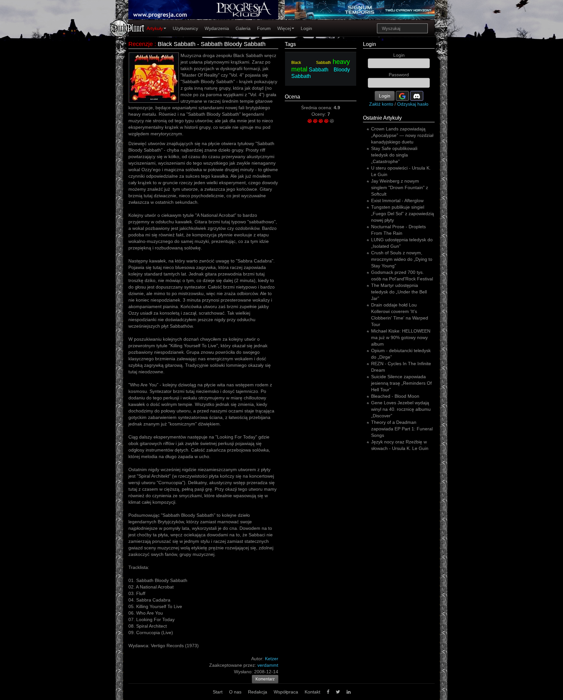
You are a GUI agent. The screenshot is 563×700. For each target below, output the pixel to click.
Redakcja (257, 691)
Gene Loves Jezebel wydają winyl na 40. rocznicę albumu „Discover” (401, 409)
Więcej (284, 28)
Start (218, 691)
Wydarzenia (217, 28)
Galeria (243, 28)
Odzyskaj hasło (412, 104)
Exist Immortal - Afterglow (397, 200)
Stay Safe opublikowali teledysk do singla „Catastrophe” (394, 155)
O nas (235, 691)
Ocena (292, 96)
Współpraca (286, 691)
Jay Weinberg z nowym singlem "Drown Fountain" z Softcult (399, 187)
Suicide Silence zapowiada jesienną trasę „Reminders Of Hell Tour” (401, 383)
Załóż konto (381, 104)
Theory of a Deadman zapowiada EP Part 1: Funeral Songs (402, 429)
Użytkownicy (185, 28)
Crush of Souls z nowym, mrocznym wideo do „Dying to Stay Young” (401, 259)
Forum (264, 28)
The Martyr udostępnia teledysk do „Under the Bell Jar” (399, 292)
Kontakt (312, 691)
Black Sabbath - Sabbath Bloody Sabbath (212, 44)
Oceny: (319, 114)
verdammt (267, 665)
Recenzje (140, 44)
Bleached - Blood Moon (395, 396)
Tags (290, 44)
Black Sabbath (311, 62)
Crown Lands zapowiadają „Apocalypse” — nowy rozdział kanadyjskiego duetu (402, 135)
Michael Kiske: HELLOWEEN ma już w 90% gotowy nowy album (400, 337)
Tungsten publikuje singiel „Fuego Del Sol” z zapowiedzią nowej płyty (402, 213)
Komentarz (265, 679)
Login (306, 28)
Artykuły (155, 28)
